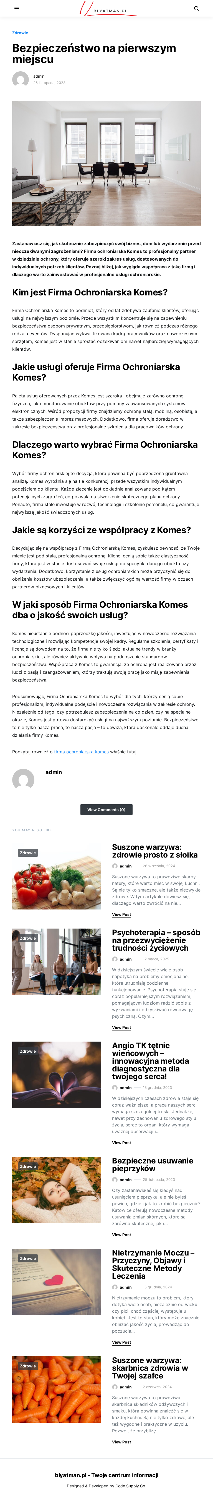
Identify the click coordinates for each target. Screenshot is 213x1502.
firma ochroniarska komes (81, 751)
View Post (121, 914)
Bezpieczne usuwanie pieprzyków (152, 1164)
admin (38, 76)
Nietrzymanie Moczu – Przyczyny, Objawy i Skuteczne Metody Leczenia (153, 1264)
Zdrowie (20, 32)
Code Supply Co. (130, 1485)
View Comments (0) (106, 809)
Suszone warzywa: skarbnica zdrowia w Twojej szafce (150, 1368)
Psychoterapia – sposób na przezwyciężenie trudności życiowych (156, 940)
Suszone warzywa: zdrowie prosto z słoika (155, 850)
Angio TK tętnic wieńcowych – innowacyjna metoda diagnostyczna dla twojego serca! (150, 1061)
